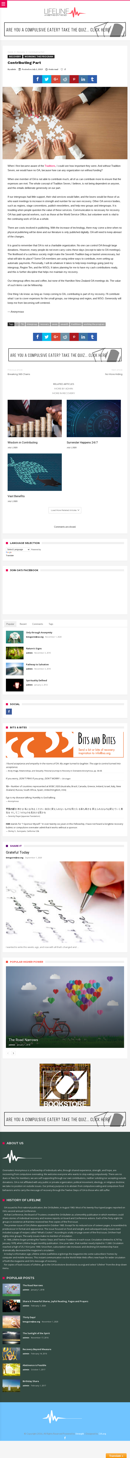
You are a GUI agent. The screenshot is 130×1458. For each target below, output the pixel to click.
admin (13, 69)
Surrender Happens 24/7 (82, 442)
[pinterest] (74, 79)
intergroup (32, 324)
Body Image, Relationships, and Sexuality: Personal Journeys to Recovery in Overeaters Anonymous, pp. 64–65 (55, 771)
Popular (10, 624)
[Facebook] (9, 712)
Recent (23, 624)
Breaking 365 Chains (19, 371)
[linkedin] (83, 79)
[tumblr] (92, 79)
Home (10, 52)
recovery (44, 324)
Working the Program (39, 56)
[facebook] (37, 79)
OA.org (102, 1433)
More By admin (63, 388)
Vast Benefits (16, 496)
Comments (37, 624)
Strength (79, 1433)
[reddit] (65, 79)
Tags (51, 624)
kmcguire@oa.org (35, 637)
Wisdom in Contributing (23, 442)
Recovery (21, 52)
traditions (76, 324)
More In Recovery (63, 393)
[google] (55, 79)
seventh (64, 324)
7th (22, 324)
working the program (94, 324)
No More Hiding (113, 371)
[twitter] (46, 79)
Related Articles (63, 384)
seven (55, 324)
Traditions (50, 165)
